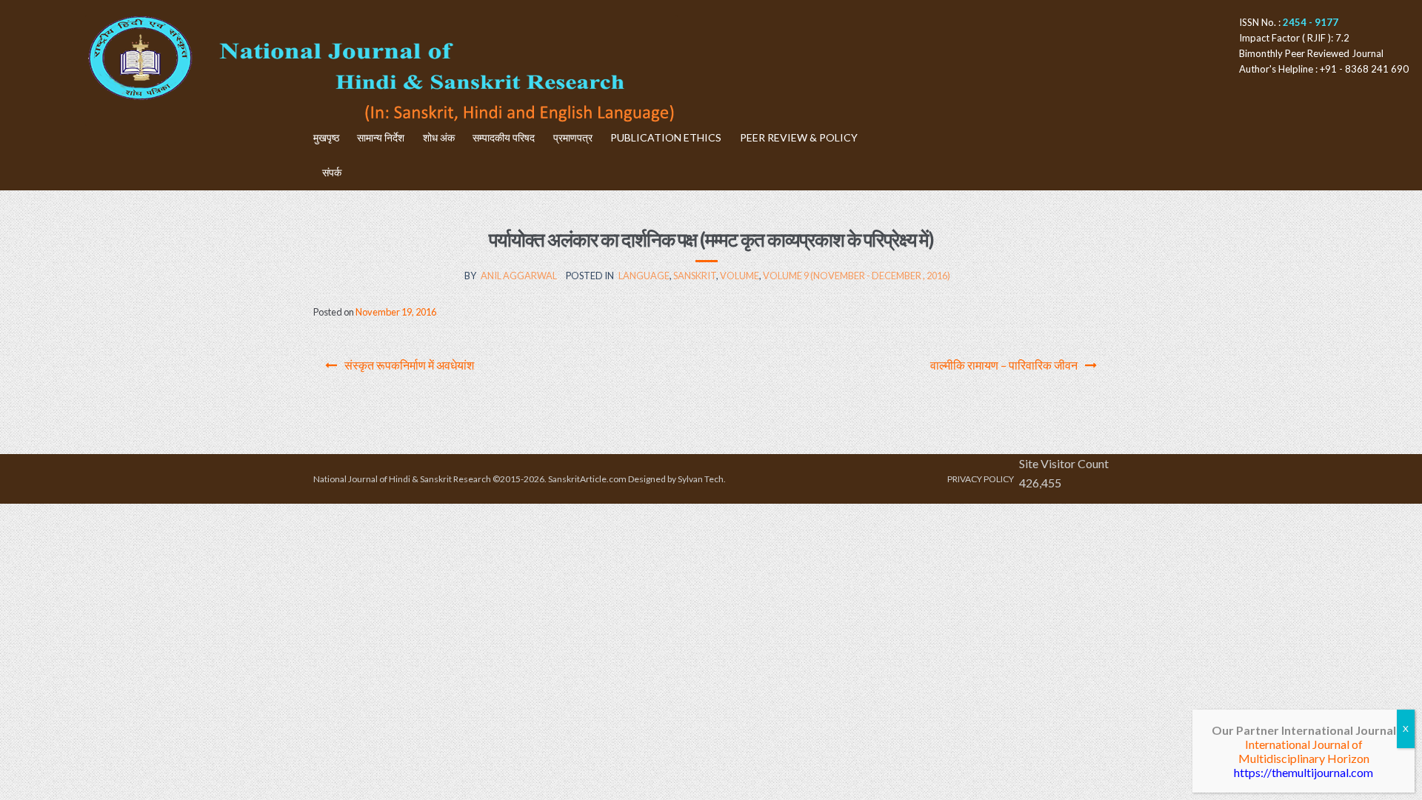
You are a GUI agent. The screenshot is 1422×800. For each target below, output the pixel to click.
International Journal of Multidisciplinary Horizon (1303, 751)
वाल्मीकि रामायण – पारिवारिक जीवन (1004, 365)
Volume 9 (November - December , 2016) (856, 275)
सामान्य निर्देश (380, 137)
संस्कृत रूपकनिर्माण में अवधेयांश (409, 365)
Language (644, 275)
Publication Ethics (665, 137)
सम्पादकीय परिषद (504, 137)
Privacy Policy (980, 478)
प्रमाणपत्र (572, 137)
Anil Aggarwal (519, 275)
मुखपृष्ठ (326, 137)
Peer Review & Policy (799, 137)
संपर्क (331, 172)
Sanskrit (694, 275)
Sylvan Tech (701, 478)
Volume (739, 275)
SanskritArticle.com (587, 478)
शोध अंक (439, 137)
